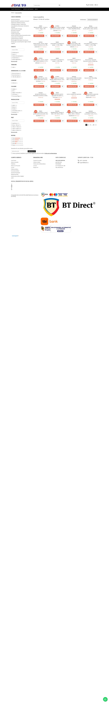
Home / (13, 12)
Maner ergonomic (16, 59)
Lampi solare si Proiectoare (17, 37)
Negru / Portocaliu (16, 92)
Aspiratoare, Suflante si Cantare (18, 22)
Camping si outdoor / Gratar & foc (18, 24)
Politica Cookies (36, 162)
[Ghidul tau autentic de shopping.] (15, 236)
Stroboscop (15, 52)
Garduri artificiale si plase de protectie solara (21, 35)
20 (93, 125)
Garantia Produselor (15, 172)
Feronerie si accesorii (15, 30)
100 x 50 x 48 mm (16, 77)
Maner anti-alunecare (17, 56)
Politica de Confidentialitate (51, 153)
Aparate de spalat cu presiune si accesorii (20, 21)
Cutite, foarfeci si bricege (16, 29)
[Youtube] (11, 186)
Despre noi (35, 167)
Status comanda (14, 162)
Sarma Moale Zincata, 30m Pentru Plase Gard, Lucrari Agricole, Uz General (40, 78)
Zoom (13, 54)
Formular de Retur (15, 171)
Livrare (12, 167)
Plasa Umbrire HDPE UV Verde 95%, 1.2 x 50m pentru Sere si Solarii (74, 78)
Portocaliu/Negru (16, 96)
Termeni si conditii (37, 160)
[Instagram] (11, 189)
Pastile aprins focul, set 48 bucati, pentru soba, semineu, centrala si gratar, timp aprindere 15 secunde (90, 28)
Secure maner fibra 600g (91, 78)
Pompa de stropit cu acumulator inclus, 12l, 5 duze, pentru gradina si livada (90, 113)
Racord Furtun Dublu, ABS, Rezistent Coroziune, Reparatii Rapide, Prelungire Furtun (73, 44)
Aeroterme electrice (15, 19)
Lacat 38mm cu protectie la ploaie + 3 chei (74, 60)
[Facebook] (11, 184)
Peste (13, 138)
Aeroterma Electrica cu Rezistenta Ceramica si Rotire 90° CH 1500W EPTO (40, 94)
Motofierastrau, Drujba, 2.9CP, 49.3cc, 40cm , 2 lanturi (74, 113)
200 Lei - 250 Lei (15, 130)
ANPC (12, 178)
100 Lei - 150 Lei (15, 126)
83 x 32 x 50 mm (16, 73)
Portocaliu (14, 94)
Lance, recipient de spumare (74, 94)
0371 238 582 (83, 160)
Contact (35, 165)
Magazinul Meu (38, 157)
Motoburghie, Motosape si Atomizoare (19, 40)
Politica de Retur (14, 169)
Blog (36, 9)
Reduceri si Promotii (15, 165)
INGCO (40, 26)
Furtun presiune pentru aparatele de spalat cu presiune (57, 94)
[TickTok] (11, 187)
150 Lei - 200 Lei (15, 128)
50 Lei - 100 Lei (15, 125)
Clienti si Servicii (16, 157)
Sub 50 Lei (14, 123)
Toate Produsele (16, 9)
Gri (13, 90)
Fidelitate (13, 164)
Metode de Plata (14, 174)
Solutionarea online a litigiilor (17, 176)
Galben (14, 89)
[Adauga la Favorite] (46, 36)
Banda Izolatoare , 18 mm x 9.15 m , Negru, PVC (40, 28)
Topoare (13, 43)
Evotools (14, 112)
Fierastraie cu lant (15, 32)
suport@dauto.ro (83, 162)
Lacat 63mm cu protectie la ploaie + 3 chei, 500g (57, 44)
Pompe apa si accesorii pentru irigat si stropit (21, 41)
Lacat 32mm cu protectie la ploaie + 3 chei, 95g (57, 60)
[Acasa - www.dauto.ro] (18, 5)
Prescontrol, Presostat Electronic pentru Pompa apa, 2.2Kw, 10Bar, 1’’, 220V (90, 60)
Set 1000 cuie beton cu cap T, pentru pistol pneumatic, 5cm (40, 113)
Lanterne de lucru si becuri (17, 38)
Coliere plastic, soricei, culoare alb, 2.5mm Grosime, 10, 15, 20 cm (40, 60)
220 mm (14, 83)
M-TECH (57, 26)
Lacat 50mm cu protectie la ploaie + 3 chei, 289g (90, 44)
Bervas (13, 107)
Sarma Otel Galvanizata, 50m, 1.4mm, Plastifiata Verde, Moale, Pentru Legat (74, 28)
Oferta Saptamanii (28, 9)
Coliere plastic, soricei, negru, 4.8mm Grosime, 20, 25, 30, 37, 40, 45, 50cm (40, 44)
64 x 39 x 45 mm (16, 75)
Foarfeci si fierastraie (15, 33)
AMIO (13, 105)
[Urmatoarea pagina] (96, 125)
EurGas (14, 109)
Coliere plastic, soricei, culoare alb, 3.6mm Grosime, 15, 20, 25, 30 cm (57, 28)
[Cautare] (59, 5)
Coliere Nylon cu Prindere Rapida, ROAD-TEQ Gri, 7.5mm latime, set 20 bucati (57, 78)
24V (13, 67)
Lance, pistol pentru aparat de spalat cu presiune (90, 94)
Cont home (13, 160)
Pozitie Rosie (15, 57)
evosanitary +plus (16, 110)
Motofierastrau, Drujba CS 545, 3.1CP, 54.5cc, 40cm (57, 113)
